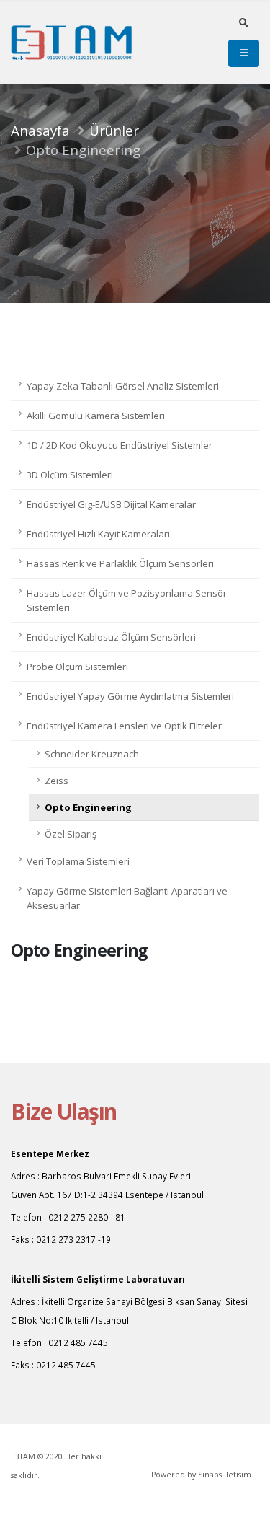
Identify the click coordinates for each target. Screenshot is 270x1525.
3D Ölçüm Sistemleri (70, 474)
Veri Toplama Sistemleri (78, 861)
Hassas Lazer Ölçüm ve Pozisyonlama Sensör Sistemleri (127, 600)
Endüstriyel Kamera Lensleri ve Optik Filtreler (124, 725)
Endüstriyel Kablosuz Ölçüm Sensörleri (111, 636)
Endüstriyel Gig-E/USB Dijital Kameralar (111, 504)
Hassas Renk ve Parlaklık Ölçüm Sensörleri (120, 563)
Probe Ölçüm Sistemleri (77, 666)
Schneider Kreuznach (92, 753)
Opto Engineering (88, 807)
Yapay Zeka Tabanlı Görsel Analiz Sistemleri (123, 385)
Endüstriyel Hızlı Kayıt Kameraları (98, 533)
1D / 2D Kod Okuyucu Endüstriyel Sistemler (119, 445)
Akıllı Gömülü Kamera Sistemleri (96, 415)
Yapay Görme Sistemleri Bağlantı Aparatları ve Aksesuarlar (127, 898)
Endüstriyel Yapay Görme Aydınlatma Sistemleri (130, 696)
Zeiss (56, 780)
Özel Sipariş (70, 833)
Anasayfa (40, 130)
